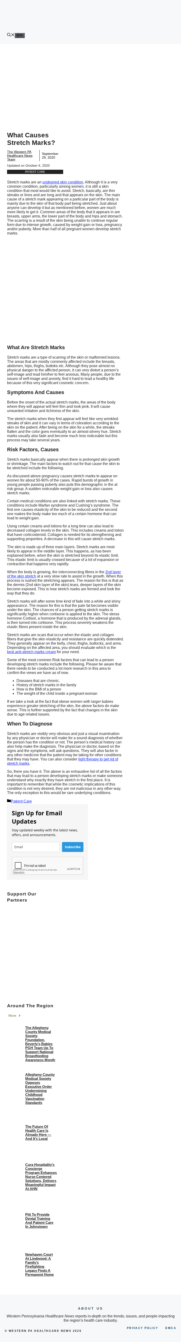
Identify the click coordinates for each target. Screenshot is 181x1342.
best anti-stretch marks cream (31, 652)
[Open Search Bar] (11, 35)
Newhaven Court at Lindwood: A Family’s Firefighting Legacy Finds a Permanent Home (39, 1264)
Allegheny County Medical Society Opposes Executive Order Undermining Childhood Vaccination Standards (40, 1089)
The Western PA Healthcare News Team (20, 155)
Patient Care (35, 172)
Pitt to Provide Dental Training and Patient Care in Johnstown (39, 1220)
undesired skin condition (62, 182)
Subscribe (73, 847)
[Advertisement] (90, 79)
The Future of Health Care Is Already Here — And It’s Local (38, 1133)
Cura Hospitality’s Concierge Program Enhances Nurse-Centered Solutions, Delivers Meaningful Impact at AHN (41, 1177)
